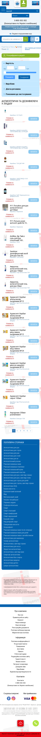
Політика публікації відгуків (20, 630)
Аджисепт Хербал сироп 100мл (18, 397)
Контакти (20, 680)
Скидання (24, 77)
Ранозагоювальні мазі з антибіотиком (18, 535)
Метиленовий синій (11, 497)
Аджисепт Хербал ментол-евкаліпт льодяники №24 (18, 381)
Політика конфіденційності (20, 641)
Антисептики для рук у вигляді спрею (18, 475)
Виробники (20, 669)
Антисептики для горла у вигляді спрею (19, 483)
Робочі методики (20, 654)
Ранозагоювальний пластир (14, 472)
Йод (5, 494)
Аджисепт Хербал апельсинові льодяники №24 (18, 315)
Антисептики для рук (11, 447)
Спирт (6, 508)
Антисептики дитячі (11, 563)
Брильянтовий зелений (12, 491)
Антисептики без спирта (13, 557)
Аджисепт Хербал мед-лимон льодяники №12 (18, 332)
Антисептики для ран (11, 453)
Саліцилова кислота (11, 524)
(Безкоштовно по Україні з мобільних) (20, 23)
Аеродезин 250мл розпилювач (18, 414)
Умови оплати (20, 661)
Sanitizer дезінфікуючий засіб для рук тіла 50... (19, 253)
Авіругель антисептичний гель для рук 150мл (18, 268)
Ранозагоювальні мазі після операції (18, 530)
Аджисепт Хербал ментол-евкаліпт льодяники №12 (18, 365)
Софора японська (11, 505)
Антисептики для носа (12, 546)
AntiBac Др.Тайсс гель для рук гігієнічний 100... (17, 238)
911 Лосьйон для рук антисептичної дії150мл (19, 208)
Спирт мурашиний (10, 516)
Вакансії (20, 620)
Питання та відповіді (20, 664)
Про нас (20, 615)
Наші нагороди (20, 625)
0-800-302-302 (20, 20)
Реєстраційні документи (20, 627)
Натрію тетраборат (11, 500)
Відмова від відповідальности (20, 672)
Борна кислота (9, 489)
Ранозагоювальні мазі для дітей (16, 533)
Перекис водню (10, 502)
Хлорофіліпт (8, 527)
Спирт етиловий (9, 511)
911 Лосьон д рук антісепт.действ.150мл (20, 222)
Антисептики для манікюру (14, 538)
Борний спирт (9, 519)
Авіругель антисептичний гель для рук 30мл (18, 284)
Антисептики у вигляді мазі (14, 552)
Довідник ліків (21, 667)
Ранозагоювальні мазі (12, 464)
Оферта (20, 651)
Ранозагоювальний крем (13, 469)
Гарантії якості (21, 659)
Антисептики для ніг (11, 458)
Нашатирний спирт (11, 522)
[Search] (25, 39)
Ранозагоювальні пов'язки (14, 467)
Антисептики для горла (12, 450)
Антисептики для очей (12, 456)
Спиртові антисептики (12, 555)
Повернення (20, 646)
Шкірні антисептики (11, 566)
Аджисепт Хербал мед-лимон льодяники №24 (18, 349)
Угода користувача (20, 644)
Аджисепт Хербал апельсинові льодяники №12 (18, 299)
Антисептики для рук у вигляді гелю (17, 478)
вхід (23, 5)
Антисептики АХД (10, 486)
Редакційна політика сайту (20, 656)
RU (33, 39)
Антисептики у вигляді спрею (15, 544)
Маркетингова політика (20, 633)
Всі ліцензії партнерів (20, 715)
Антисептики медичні (11, 560)
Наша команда (20, 622)
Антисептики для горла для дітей (16, 480)
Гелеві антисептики (11, 541)
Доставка (20, 649)
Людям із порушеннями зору (22, 34)
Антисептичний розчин (12, 461)
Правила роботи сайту (20, 617)
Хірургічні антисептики (12, 549)
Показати (9, 77)
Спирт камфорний (10, 513)
